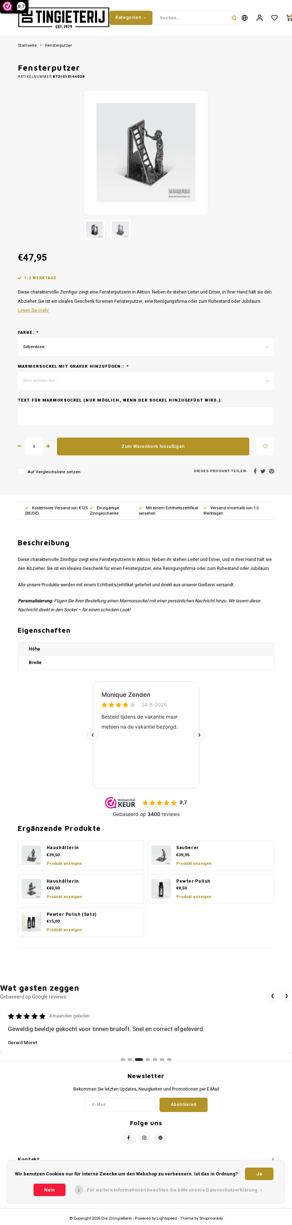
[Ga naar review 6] (162, 1059)
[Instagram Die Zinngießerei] (144, 1138)
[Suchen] (234, 18)
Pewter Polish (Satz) (72, 914)
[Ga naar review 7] (169, 1059)
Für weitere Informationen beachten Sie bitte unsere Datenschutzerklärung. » (174, 1189)
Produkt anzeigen (64, 864)
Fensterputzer (58, 46)
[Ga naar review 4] (148, 1059)
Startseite (27, 46)
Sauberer (187, 847)
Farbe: (28, 333)
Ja (259, 1173)
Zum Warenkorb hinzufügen (153, 446)
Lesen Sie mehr (33, 310)
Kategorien (128, 17)
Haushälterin (63, 847)
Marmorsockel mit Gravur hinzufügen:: (73, 366)
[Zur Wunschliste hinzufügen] (265, 446)
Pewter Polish (193, 881)
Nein (49, 1189)
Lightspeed (167, 1218)
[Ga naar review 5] (155, 1059)
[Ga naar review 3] (139, 1059)
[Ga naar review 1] (123, 1059)
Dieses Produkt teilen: (220, 471)
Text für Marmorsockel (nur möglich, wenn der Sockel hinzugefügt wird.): (120, 400)
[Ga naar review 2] (130, 1059)
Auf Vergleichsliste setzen (53, 472)
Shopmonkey (211, 1218)
